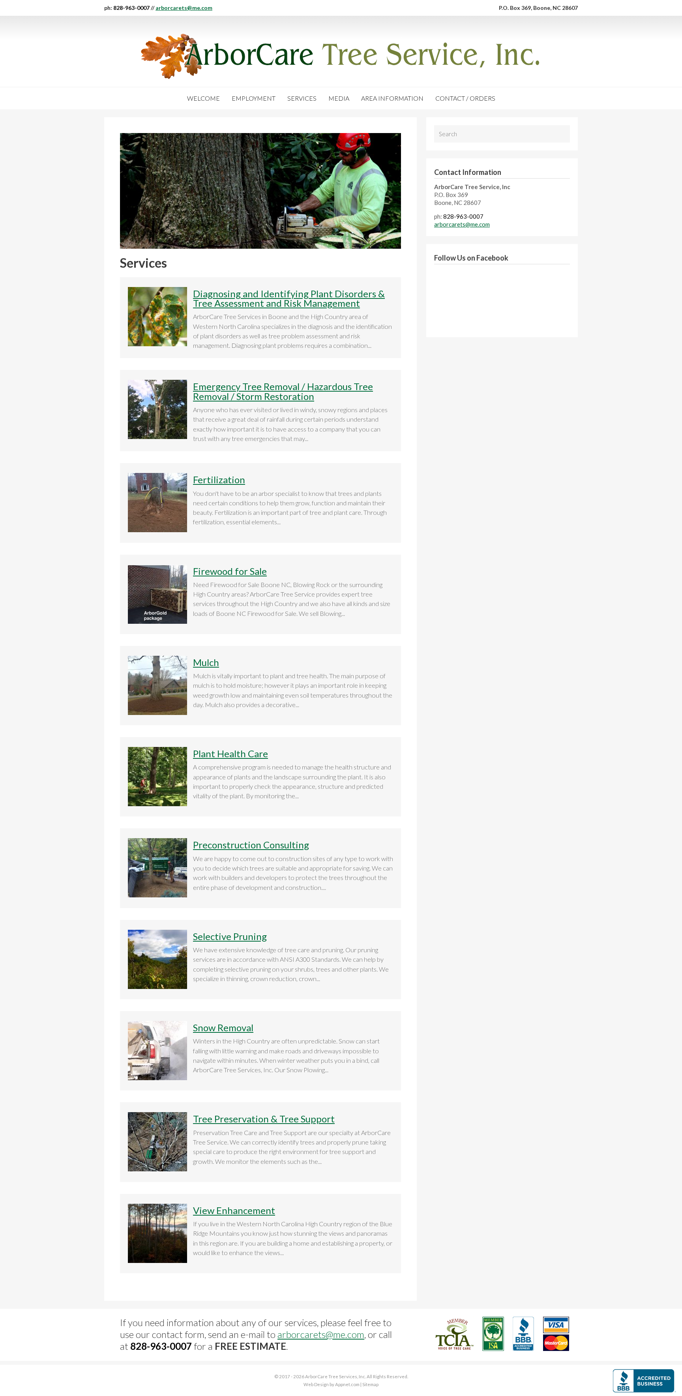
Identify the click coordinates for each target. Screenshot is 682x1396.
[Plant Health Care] (157, 803)
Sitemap (370, 1384)
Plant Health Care (230, 753)
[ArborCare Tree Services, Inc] (341, 56)
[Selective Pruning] (157, 986)
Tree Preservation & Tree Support (264, 1118)
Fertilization (219, 479)
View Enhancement (234, 1210)
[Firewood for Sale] (157, 621)
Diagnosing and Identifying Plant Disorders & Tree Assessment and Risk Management (289, 298)
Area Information (392, 98)
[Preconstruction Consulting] (157, 895)
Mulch (206, 662)
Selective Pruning (230, 936)
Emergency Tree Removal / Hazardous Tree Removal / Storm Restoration (283, 391)
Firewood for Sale (230, 571)
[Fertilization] (157, 529)
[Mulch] (157, 712)
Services (302, 98)
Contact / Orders (465, 98)
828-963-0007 (131, 7)
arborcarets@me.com (184, 7)
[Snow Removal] (157, 1077)
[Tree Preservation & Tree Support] (157, 1169)
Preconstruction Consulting (251, 844)
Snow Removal (223, 1027)
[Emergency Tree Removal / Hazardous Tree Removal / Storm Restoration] (157, 436)
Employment (253, 98)
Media (338, 98)
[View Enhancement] (157, 1260)
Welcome (203, 98)
